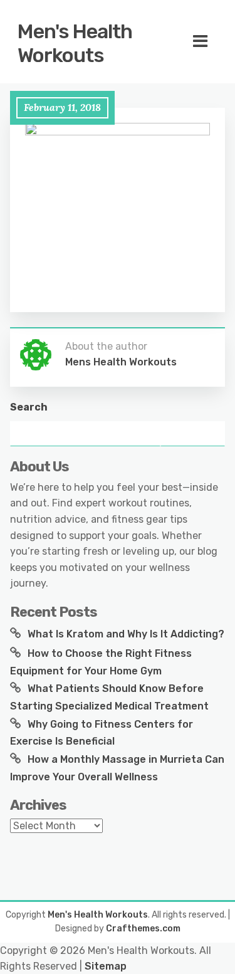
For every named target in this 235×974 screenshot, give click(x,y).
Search (29, 407)
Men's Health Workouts (75, 43)
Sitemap (106, 966)
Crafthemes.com (143, 928)
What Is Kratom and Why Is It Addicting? (126, 634)
